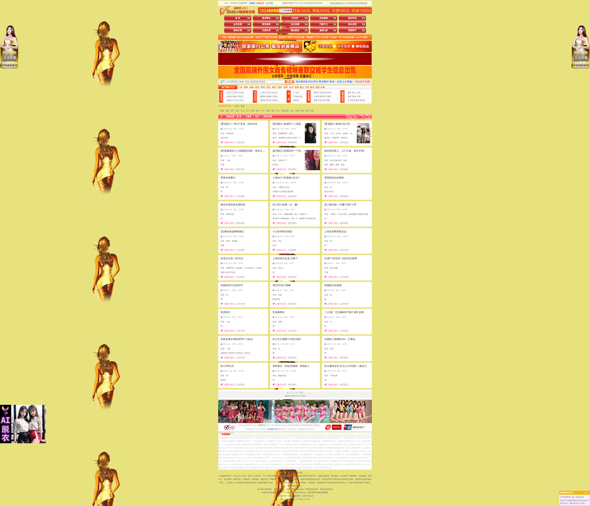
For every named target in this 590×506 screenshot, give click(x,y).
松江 (248, 111)
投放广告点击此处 (295, 473)
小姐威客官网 (271, 429)
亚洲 (349, 96)
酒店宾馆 (352, 18)
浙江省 (274, 92)
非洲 (358, 96)
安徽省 (268, 96)
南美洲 (362, 100)
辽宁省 (235, 100)
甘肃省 (328, 96)
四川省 (322, 92)
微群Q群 (324, 30)
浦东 (227, 111)
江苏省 (268, 92)
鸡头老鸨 (352, 24)
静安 (258, 111)
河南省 (274, 100)
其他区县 (285, 111)
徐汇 (278, 111)
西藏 (315, 100)
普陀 (253, 111)
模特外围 (237, 30)
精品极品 (295, 30)
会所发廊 (237, 24)
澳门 (354, 92)
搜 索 (289, 81)
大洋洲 (350, 100)
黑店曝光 (266, 18)
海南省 (296, 100)
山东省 (241, 100)
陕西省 (322, 96)
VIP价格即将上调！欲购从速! (572, 497)
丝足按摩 (295, 24)
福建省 (263, 96)
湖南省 (263, 100)
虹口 (237, 111)
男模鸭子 (352, 30)
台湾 (358, 92)
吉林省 (229, 100)
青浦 (297, 111)
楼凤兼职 (266, 24)
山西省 (229, 96)
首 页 (237, 18)
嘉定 (273, 111)
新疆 (328, 100)
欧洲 (354, 96)
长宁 (263, 111)
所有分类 (267, 116)
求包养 (295, 18)
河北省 (241, 92)
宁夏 (320, 100)
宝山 (242, 111)
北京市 (229, 92)
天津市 (235, 92)
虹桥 (312, 111)
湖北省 (268, 100)
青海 (324, 100)
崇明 (307, 111)
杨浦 (222, 111)
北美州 (356, 100)
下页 (301, 393)
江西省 (274, 96)
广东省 (296, 92)
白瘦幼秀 (266, 30)
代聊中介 (323, 24)
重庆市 (316, 92)
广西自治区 (298, 96)
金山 (292, 111)
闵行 (232, 111)
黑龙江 (241, 96)
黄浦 (268, 111)
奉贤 (302, 111)
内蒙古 (235, 96)
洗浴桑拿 (323, 18)
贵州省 (328, 92)
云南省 (316, 96)
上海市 (263, 92)
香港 (349, 92)
